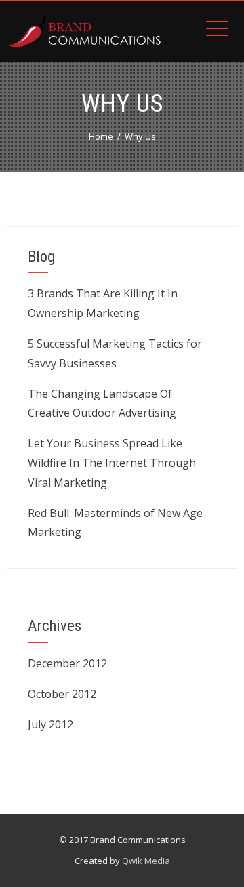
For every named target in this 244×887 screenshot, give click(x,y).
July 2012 (50, 724)
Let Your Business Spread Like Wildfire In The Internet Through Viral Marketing (112, 463)
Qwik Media (146, 860)
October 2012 (62, 693)
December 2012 (67, 663)
